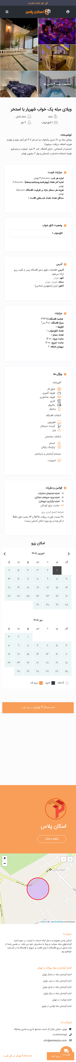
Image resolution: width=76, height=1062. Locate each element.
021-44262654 (59, 1035)
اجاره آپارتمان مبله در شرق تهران (57, 987)
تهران (56, 278)
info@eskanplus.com (55, 1041)
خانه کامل (21, 117)
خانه (50, 117)
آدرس (59, 264)
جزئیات (58, 313)
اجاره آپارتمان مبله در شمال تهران (57, 975)
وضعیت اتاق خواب (52, 225)
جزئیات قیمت (55, 172)
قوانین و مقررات (54, 488)
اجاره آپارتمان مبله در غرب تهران (57, 981)
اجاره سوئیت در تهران (62, 1000)
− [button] (5, 863)
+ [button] (5, 858)
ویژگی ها (57, 374)
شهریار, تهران (51, 282)
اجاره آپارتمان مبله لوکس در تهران (57, 1006)
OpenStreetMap (57, 922)
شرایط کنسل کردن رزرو (53, 512)
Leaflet (43, 922)
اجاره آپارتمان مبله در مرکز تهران (57, 993)
